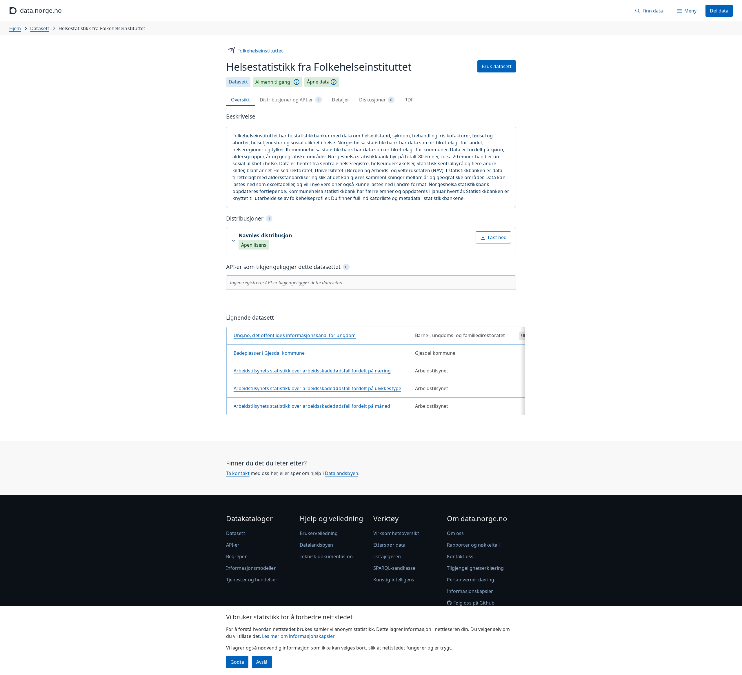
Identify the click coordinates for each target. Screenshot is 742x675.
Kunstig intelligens (393, 579)
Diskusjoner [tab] (375, 100)
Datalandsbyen (341, 473)
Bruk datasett (497, 66)
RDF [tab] (408, 100)
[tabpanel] (371, 266)
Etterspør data (389, 545)
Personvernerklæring (470, 579)
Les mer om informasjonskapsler (298, 636)
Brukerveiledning (319, 533)
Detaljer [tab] (341, 100)
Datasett (39, 28)
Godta (237, 662)
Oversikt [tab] (240, 100)
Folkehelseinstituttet (260, 51)
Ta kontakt (238, 473)
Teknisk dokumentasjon (326, 556)
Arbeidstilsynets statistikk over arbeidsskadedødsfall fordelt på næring (312, 370)
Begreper (236, 556)
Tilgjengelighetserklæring (475, 568)
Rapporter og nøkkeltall (473, 545)
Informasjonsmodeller (251, 568)
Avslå (262, 662)
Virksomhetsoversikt (396, 533)
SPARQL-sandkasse (394, 568)
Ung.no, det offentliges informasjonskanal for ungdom (295, 335)
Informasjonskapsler (470, 591)
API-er (232, 545)
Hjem (15, 28)
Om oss (455, 533)
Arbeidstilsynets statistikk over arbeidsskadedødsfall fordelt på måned (312, 406)
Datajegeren (387, 556)
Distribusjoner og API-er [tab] (290, 100)
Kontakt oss (460, 556)
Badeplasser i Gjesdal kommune (269, 353)
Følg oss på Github (473, 603)
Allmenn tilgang (272, 82)
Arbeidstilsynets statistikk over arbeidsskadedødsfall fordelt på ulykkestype (317, 388)
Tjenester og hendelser (251, 579)
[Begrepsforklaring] (296, 82)
